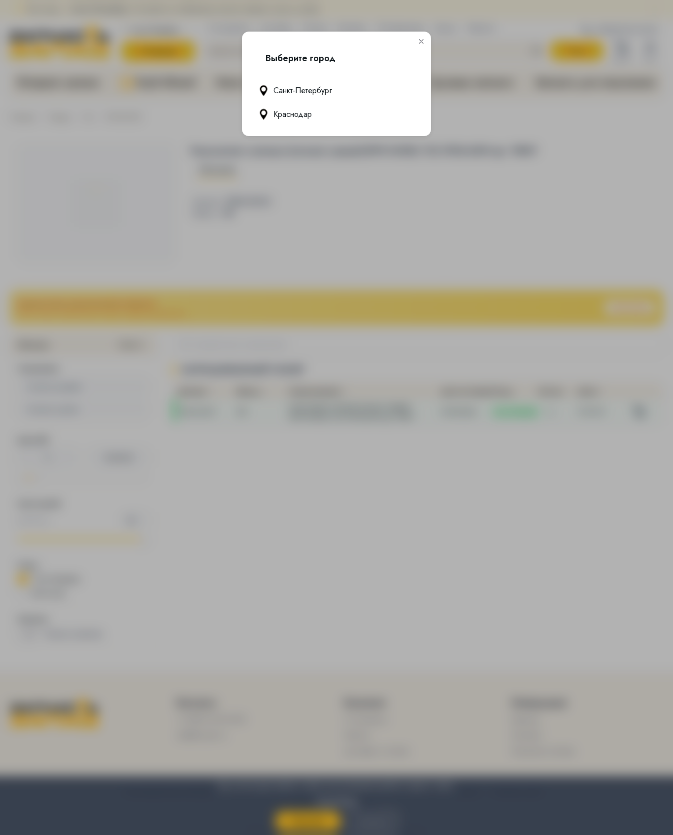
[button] (421, 41)
